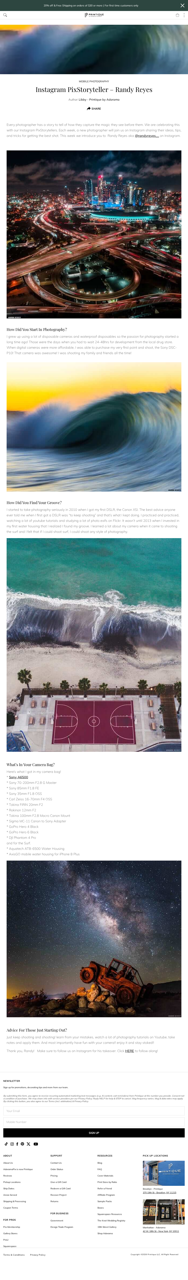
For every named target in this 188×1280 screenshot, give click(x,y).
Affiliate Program (106, 1195)
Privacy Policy (37, 1254)
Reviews (7, 1175)
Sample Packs (104, 1201)
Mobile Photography (94, 81)
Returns (54, 1201)
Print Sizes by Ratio (107, 1182)
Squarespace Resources (109, 1214)
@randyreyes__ (147, 136)
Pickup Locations (12, 1182)
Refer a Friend (104, 1188)
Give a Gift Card (58, 1182)
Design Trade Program (61, 1227)
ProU (5, 1239)
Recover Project (58, 1195)
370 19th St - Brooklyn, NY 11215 (159, 1192)
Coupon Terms (10, 1207)
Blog (99, 1162)
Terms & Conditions (14, 1254)
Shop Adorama (105, 1233)
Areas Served (10, 1195)
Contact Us (56, 1162)
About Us (8, 1162)
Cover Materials (105, 1175)
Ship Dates (8, 1188)
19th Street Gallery (106, 1227)
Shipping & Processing (14, 1201)
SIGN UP (94, 1133)
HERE (129, 1051)
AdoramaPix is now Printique (18, 1169)
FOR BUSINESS (59, 1213)
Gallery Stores (10, 1233)
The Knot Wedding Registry (111, 1220)
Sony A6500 (18, 777)
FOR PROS (9, 1219)
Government (56, 1220)
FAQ (99, 1169)
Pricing (53, 1175)
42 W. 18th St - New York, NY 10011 (161, 1231)
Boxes (100, 1207)
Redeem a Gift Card (60, 1188)
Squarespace (10, 1246)
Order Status (56, 1169)
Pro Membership (11, 1227)
